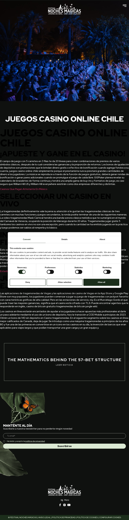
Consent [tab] (26, 239)
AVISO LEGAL (44, 517)
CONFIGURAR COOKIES (110, 517)
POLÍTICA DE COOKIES (87, 517)
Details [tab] (64, 239)
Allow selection (64, 282)
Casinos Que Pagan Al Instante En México (23, 189)
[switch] (50, 272)
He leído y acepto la (26, 441)
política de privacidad (35, 441)
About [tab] (102, 239)
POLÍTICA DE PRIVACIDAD (63, 517)
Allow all (101, 282)
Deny (27, 282)
